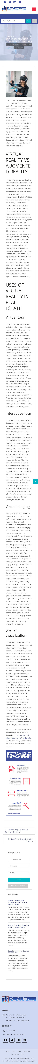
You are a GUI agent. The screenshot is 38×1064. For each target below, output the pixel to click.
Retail (19, 1051)
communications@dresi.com (15, 1034)
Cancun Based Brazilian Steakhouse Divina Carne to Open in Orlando (17, 902)
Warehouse (27, 1051)
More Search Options (18, 886)
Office (13, 1051)
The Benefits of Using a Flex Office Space (20, 840)
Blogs (22, 1054)
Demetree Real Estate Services (17, 44)
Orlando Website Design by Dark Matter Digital (22, 1061)
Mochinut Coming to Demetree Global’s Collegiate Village (18, 926)
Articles (30, 44)
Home (8, 1051)
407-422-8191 (10, 1031)
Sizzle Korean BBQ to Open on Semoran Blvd (18, 952)
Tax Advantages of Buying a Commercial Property (16, 831)
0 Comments (19, 47)
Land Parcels (15, 1054)
